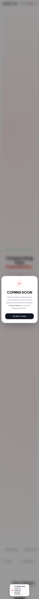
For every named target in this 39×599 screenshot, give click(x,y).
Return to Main (19, 316)
